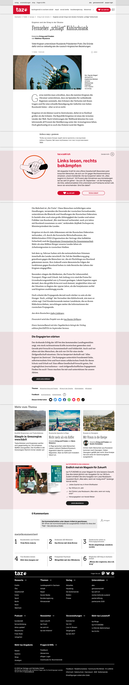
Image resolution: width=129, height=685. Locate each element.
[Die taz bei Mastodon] (103, 574)
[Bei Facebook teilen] (64, 399)
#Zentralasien (79, 388)
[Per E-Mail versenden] (50, 399)
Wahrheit (18, 608)
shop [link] (33, 3)
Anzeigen (18, 660)
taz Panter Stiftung (72, 319)
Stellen (68, 595)
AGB (95, 672)
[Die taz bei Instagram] (112, 574)
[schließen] (112, 154)
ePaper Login (45, 656)
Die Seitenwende (72, 592)
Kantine (17, 654)
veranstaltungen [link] (25, 3)
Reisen (17, 651)
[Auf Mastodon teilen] (55, 399)
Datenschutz (79, 672)
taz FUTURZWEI (97, 625)
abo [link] (90, 3)
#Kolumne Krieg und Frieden (49, 388)
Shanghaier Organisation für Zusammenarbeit (71, 241)
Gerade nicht (105, 154)
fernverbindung (20, 624)
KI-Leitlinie (109, 669)
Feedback (44, 650)
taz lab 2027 (70, 634)
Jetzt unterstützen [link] (43, 379)
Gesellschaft (19, 592)
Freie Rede (19, 634)
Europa (32, 17)
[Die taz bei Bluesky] (108, 574)
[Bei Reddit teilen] (78, 399)
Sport (17, 598)
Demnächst (70, 621)
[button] (113, 9)
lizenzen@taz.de (29, 672)
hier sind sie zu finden (55, 526)
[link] (42, 9)
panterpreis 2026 (98, 601)
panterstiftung (97, 598)
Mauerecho (19, 631)
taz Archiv (95, 631)
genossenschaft (98, 589)
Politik (25, 17)
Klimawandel (45, 601)
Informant (70, 672)
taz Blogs (95, 621)
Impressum (89, 672)
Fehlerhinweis (56, 395)
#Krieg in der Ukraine (66, 388)
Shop (17, 657)
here (41, 142)
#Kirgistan (88, 388)
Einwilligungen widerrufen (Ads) (78, 675)
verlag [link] (17, 3)
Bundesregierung (46, 598)
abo (93, 585)
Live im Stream (71, 627)
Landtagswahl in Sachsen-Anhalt (50, 587)
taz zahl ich (96, 592)
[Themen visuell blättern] (93, 9)
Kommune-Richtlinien (96, 669)
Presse (68, 598)
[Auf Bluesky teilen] (59, 399)
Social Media (45, 595)
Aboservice (44, 653)
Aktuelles (69, 585)
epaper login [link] (109, 3)
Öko (16, 589)
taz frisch (43, 624)
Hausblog (69, 589)
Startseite (18, 17)
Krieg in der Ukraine (43, 17)
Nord (16, 605)
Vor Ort (69, 624)
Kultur (17, 595)
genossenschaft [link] (98, 3)
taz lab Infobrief (46, 631)
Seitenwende (103, 672)
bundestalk (19, 621)
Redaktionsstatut (81, 669)
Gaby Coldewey (57, 313)
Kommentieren (46, 395)
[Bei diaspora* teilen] (73, 399)
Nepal (42, 592)
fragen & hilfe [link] (41, 3)
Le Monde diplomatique (101, 628)
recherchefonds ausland (101, 595)
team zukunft (45, 621)
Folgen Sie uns (95, 573)
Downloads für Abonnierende (51, 660)
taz (21, 573)
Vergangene (70, 631)
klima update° (20, 627)
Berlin (17, 601)
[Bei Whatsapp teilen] (69, 399)
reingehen (18, 637)
